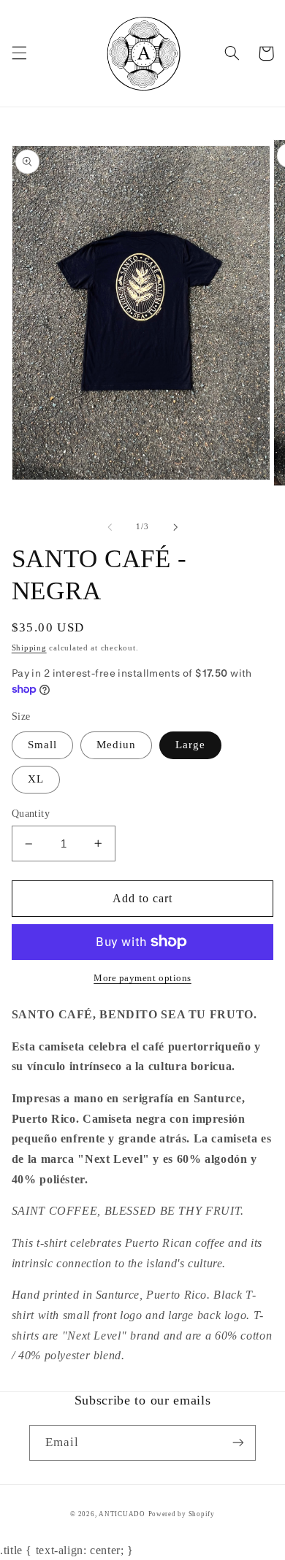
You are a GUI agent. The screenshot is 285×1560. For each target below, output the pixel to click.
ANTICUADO (122, 1514)
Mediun (116, 744)
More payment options (142, 978)
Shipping (29, 648)
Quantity (31, 813)
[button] (19, 53)
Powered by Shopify (181, 1514)
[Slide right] (175, 527)
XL (36, 779)
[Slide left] (110, 527)
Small (42, 744)
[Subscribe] (238, 1443)
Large (190, 744)
